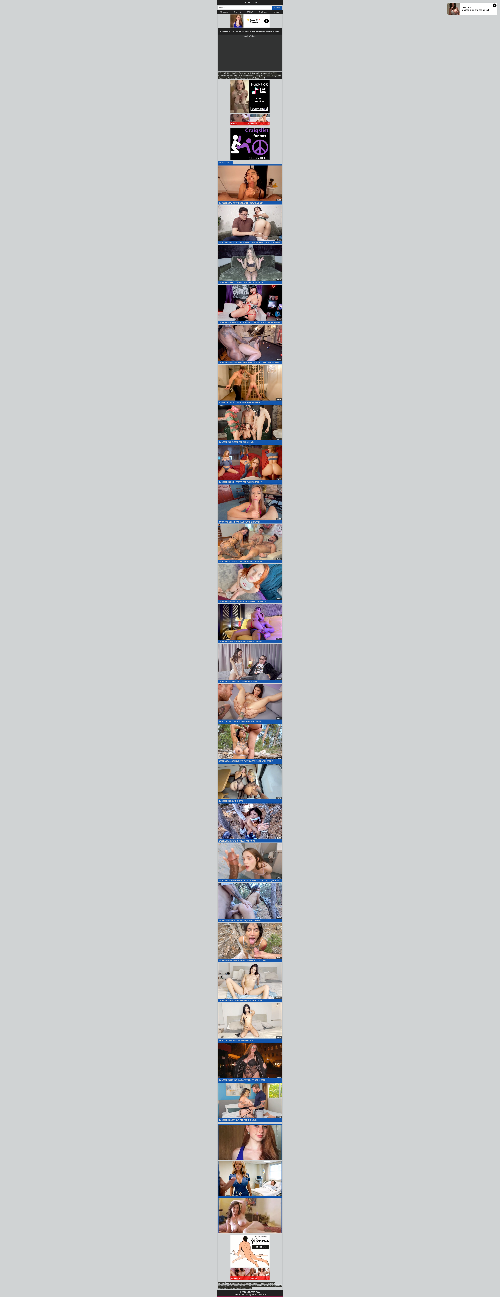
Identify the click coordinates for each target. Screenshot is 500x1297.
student (250, 78)
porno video (259, 1286)
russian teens (223, 1288)
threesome (222, 78)
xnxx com (232, 1288)
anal (268, 73)
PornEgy (276, 12)
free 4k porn (230, 1283)
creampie (234, 76)
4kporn (263, 73)
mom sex (238, 1283)
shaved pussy (254, 76)
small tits (265, 76)
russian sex (247, 1283)
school (262, 78)
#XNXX (250, 12)
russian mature (269, 1286)
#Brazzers (224, 12)
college (256, 78)
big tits (273, 73)
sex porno (221, 1286)
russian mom (246, 1288)
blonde (221, 76)
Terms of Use (239, 1295)
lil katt (252, 73)
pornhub (279, 1286)
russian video (238, 1286)
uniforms (230, 78)
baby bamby (244, 73)
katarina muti (233, 73)
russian (245, 76)
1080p (257, 73)
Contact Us (262, 1295)
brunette (227, 76)
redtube (272, 1283)
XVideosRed (223, 73)
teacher (243, 78)
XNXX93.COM (250, 2)
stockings (273, 76)
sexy (245, 1286)
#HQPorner (263, 12)
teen (279, 76)
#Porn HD (237, 12)
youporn (229, 1286)
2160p (237, 78)
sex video (221, 1283)
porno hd (255, 1283)
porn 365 (251, 1286)
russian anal (264, 1283)
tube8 (239, 1288)
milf (240, 76)
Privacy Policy (250, 1295)
